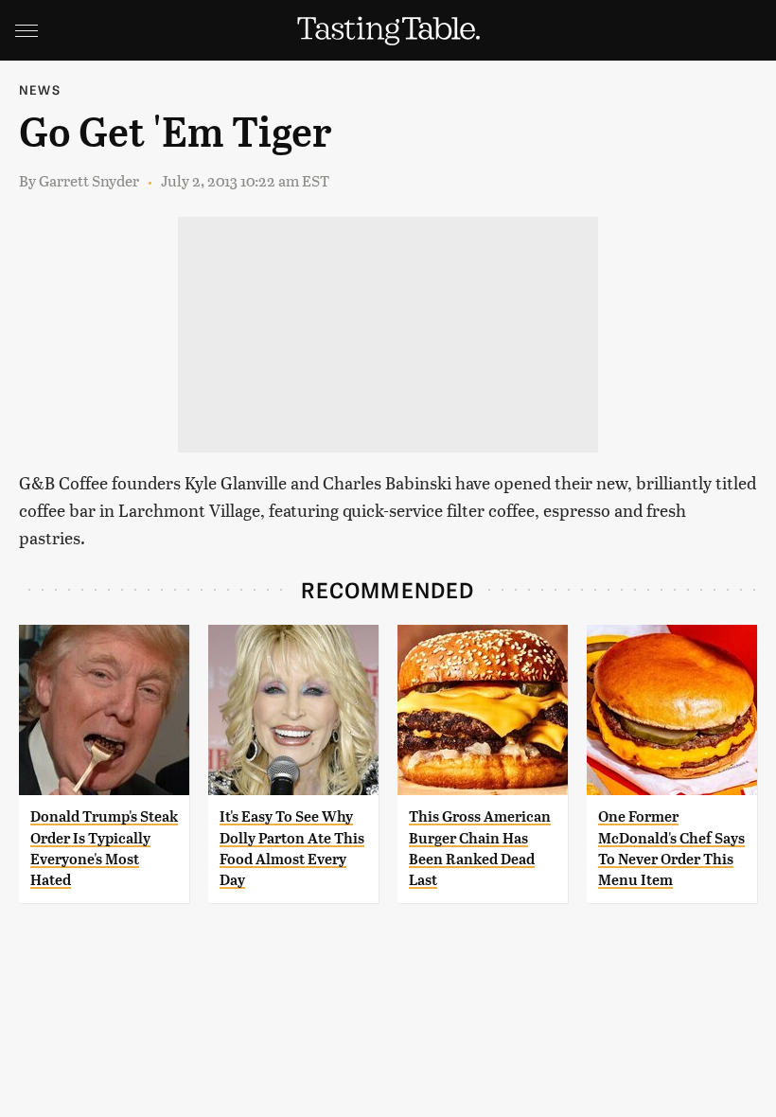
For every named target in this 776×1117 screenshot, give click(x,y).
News (40, 89)
